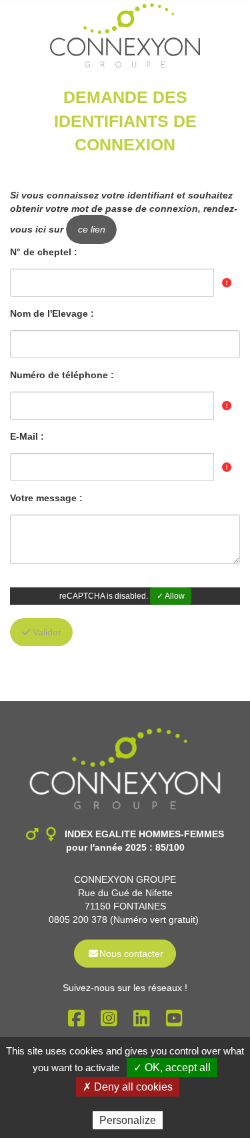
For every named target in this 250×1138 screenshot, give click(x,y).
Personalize (127, 1120)
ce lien (91, 229)
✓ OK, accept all (172, 1067)
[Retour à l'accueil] (125, 35)
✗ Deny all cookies (128, 1087)
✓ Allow (171, 596)
